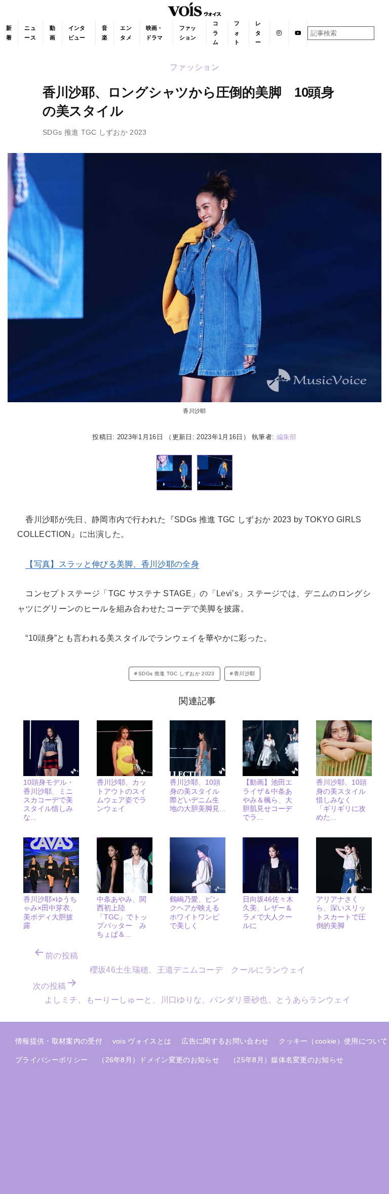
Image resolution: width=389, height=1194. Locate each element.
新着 (9, 33)
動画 (52, 33)
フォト (237, 32)
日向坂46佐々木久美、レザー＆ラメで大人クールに (268, 912)
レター (258, 32)
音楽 (104, 33)
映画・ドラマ (154, 33)
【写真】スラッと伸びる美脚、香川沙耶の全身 (112, 564)
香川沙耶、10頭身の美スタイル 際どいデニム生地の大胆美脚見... (198, 795)
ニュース (30, 33)
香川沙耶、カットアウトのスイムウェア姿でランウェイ (121, 795)
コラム (215, 32)
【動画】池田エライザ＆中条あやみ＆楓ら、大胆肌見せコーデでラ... (267, 799)
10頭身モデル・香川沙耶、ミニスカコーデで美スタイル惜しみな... (48, 799)
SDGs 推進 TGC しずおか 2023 (176, 673)
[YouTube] (298, 33)
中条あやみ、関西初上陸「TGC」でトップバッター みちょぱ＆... (122, 916)
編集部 (287, 437)
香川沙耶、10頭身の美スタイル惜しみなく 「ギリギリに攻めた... (341, 799)
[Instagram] (279, 33)
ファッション (188, 33)
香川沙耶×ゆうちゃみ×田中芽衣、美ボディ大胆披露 (50, 912)
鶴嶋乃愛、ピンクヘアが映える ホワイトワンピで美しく (198, 912)
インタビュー (77, 33)
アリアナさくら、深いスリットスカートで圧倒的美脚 (341, 912)
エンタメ (126, 33)
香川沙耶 (244, 673)
